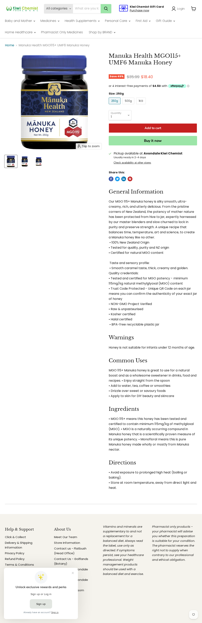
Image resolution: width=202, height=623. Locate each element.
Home (9, 45)
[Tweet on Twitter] (117, 179)
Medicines (48, 21)
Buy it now (153, 140)
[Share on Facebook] (111, 179)
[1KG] (141, 105)
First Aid (142, 21)
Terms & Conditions (19, 565)
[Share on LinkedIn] (123, 179)
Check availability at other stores (132, 162)
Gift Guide (164, 21)
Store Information (67, 543)
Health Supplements (81, 21)
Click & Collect (15, 537)
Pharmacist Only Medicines (62, 32)
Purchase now (139, 10)
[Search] (106, 8)
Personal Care (116, 21)
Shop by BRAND (101, 32)
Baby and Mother (19, 21)
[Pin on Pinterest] (130, 179)
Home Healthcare (19, 32)
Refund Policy (14, 559)
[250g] (115, 105)
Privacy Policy (14, 553)
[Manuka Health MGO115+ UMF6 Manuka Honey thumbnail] (11, 161)
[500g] (128, 105)
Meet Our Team (65, 537)
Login (181, 9)
